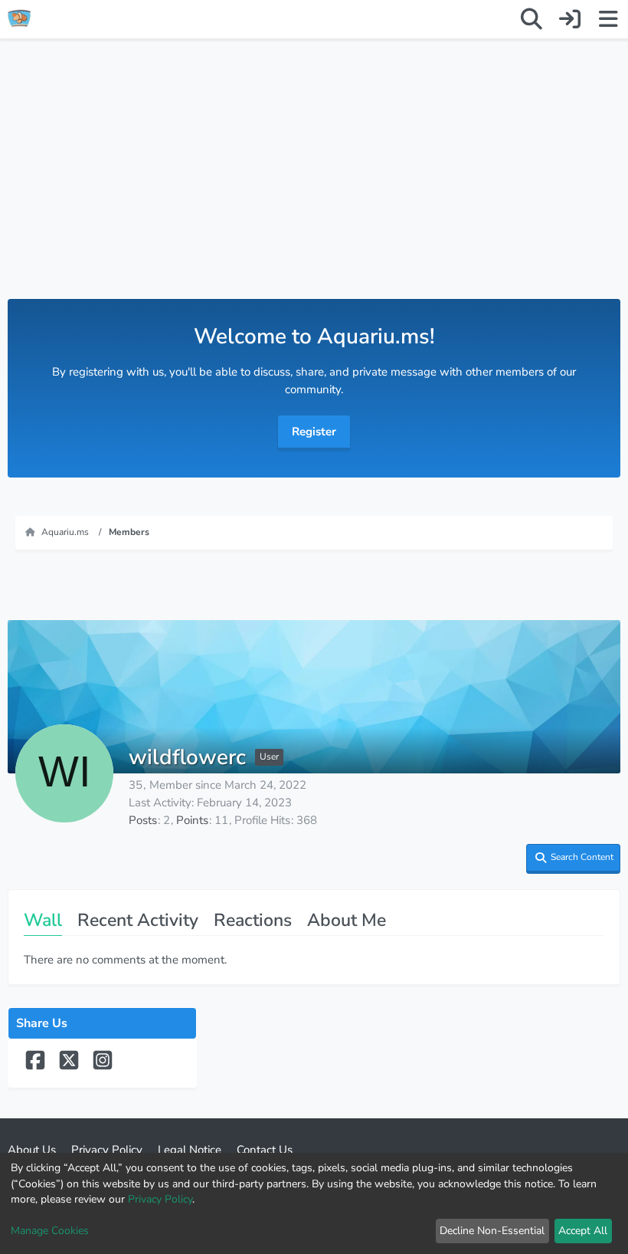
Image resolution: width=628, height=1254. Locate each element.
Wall (43, 920)
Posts (143, 820)
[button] (573, 859)
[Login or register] (569, 19)
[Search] (531, 19)
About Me (346, 920)
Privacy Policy (160, 1199)
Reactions (253, 920)
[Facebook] (37, 1067)
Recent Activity (137, 920)
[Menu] (608, 19)
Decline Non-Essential (492, 1230)
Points (192, 820)
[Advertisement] (314, 184)
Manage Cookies (50, 1230)
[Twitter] (70, 1067)
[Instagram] (102, 1067)
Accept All (582, 1230)
